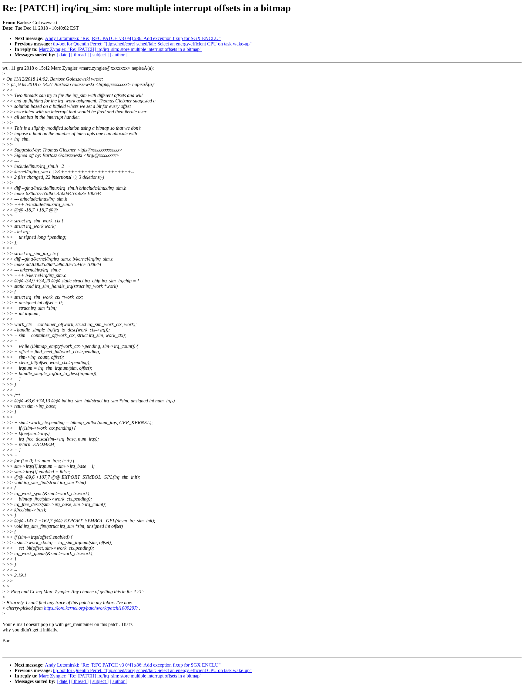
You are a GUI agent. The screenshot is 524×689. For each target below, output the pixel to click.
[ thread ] (80, 54)
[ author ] (118, 54)
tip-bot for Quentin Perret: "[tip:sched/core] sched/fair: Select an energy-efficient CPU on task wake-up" (152, 43)
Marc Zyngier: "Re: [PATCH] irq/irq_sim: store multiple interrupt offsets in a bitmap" (120, 49)
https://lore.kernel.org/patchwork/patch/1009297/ (91, 608)
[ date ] (63, 54)
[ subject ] (99, 54)
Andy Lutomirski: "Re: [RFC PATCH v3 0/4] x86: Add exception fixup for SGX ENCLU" (133, 38)
